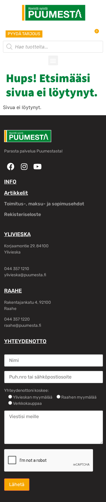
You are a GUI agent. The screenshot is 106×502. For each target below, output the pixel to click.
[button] (53, 60)
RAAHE (13, 290)
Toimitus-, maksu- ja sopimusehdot (44, 204)
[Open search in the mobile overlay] (53, 47)
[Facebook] (10, 166)
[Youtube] (37, 166)
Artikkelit (16, 193)
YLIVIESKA (17, 234)
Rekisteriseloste (22, 214)
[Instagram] (24, 166)
